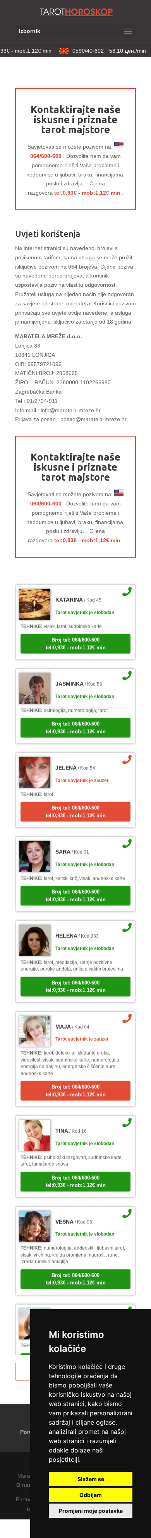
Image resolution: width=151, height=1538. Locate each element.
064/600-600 (46, 156)
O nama (26, 1485)
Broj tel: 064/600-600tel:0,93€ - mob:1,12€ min (76, 639)
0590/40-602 (105, 51)
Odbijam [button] (90, 1495)
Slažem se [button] (90, 1479)
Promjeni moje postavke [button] (91, 1510)
